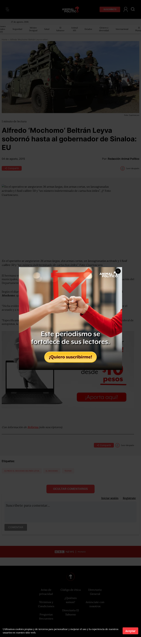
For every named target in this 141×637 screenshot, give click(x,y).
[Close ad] (118, 271)
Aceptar (130, 631)
